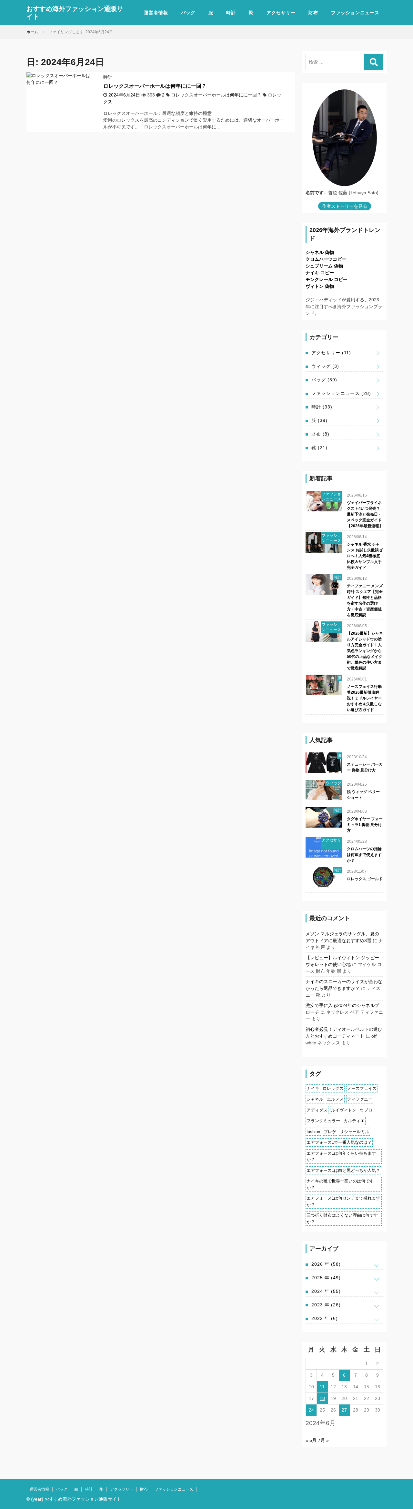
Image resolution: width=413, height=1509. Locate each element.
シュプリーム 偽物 (324, 265)
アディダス (317, 1110)
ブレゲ (330, 1131)
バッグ (188, 12)
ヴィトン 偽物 (320, 286)
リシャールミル (354, 1131)
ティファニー (359, 1099)
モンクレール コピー (327, 279)
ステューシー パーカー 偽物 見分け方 (365, 767)
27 (344, 1410)
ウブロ (366, 1110)
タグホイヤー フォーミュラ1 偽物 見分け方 (365, 825)
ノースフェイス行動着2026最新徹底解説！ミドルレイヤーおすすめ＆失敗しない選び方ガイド (364, 698)
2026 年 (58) (326, 1264)
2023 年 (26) (326, 1304)
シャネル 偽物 (320, 252)
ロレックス (333, 1088)
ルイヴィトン (343, 1110)
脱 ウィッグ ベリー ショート (363, 795)
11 (322, 1386)
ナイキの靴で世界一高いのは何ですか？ (340, 1184)
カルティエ (354, 1120)
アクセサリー (281, 12)
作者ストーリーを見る (344, 206)
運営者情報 (156, 12)
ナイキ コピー (320, 272)
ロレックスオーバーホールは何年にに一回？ (154, 86)
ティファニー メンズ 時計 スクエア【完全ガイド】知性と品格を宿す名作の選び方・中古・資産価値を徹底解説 (365, 600)
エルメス (335, 1099)
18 (322, 1398)
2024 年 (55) (326, 1291)
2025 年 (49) (326, 1277)
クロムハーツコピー (326, 259)
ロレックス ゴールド (365, 879)
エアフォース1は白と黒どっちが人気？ (343, 1170)
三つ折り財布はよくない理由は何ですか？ (342, 1218)
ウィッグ (325, 366)
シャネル (315, 1099)
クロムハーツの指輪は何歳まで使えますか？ (364, 855)
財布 (313, 12)
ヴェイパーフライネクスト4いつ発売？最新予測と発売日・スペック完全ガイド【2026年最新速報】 (365, 514)
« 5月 (311, 1440)
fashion (313, 1131)
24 (311, 1410)
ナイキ (313, 1088)
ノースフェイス (362, 1088)
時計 (231, 12)
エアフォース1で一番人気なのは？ (339, 1142)
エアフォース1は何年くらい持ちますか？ (341, 1156)
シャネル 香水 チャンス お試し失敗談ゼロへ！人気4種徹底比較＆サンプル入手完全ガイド (365, 556)
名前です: (315, 192)
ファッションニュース (355, 12)
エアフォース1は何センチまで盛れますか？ (343, 1201)
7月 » (323, 1440)
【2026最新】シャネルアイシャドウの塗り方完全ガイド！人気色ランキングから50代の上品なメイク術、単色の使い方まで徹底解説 (365, 650)
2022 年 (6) (324, 1318)
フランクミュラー (323, 1120)
